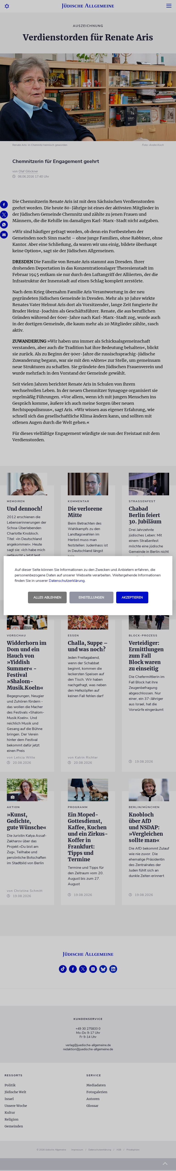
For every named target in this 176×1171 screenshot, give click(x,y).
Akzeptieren (132, 597)
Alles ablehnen (47, 597)
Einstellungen (91, 597)
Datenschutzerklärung (67, 580)
